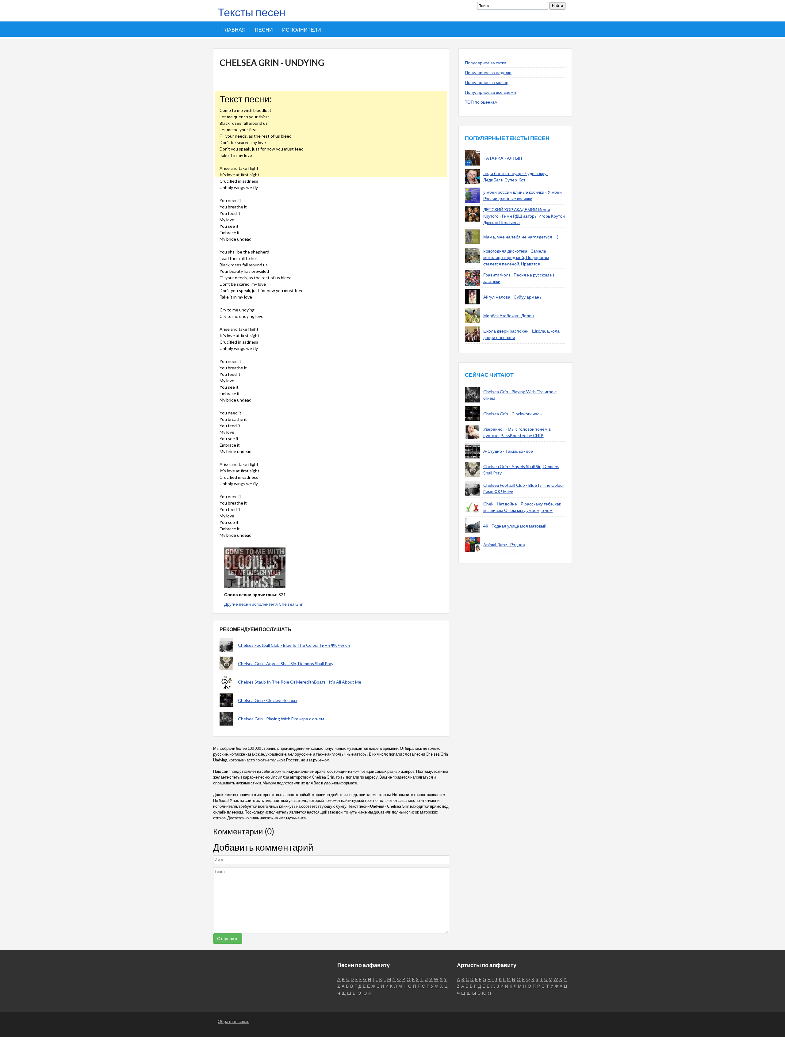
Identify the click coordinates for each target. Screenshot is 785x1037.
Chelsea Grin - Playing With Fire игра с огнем (281, 718)
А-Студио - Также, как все (508, 451)
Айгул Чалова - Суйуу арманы (512, 296)
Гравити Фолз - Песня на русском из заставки (518, 278)
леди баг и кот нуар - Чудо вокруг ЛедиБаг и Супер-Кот (515, 176)
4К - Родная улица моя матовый (514, 525)
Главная (234, 29)
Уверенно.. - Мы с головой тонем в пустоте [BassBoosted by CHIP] (517, 432)
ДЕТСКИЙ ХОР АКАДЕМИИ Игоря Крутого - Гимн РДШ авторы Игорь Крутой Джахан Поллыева (524, 216)
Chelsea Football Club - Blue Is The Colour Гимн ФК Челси (294, 645)
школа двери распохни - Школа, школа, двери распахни (522, 334)
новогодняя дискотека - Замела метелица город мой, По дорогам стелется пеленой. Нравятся (516, 257)
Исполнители (301, 29)
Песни (264, 29)
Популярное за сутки (485, 62)
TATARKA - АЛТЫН (502, 158)
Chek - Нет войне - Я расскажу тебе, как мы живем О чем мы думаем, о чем (522, 507)
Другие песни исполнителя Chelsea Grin (264, 604)
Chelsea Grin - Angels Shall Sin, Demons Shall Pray (285, 663)
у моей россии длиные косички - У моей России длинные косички (522, 195)
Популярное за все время (490, 92)
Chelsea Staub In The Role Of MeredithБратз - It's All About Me (299, 681)
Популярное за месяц (486, 82)
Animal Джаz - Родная (504, 544)
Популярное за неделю (488, 72)
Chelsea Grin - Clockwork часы (267, 700)
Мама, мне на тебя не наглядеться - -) (520, 236)
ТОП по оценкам (481, 102)
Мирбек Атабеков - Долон (508, 315)
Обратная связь (233, 1021)
